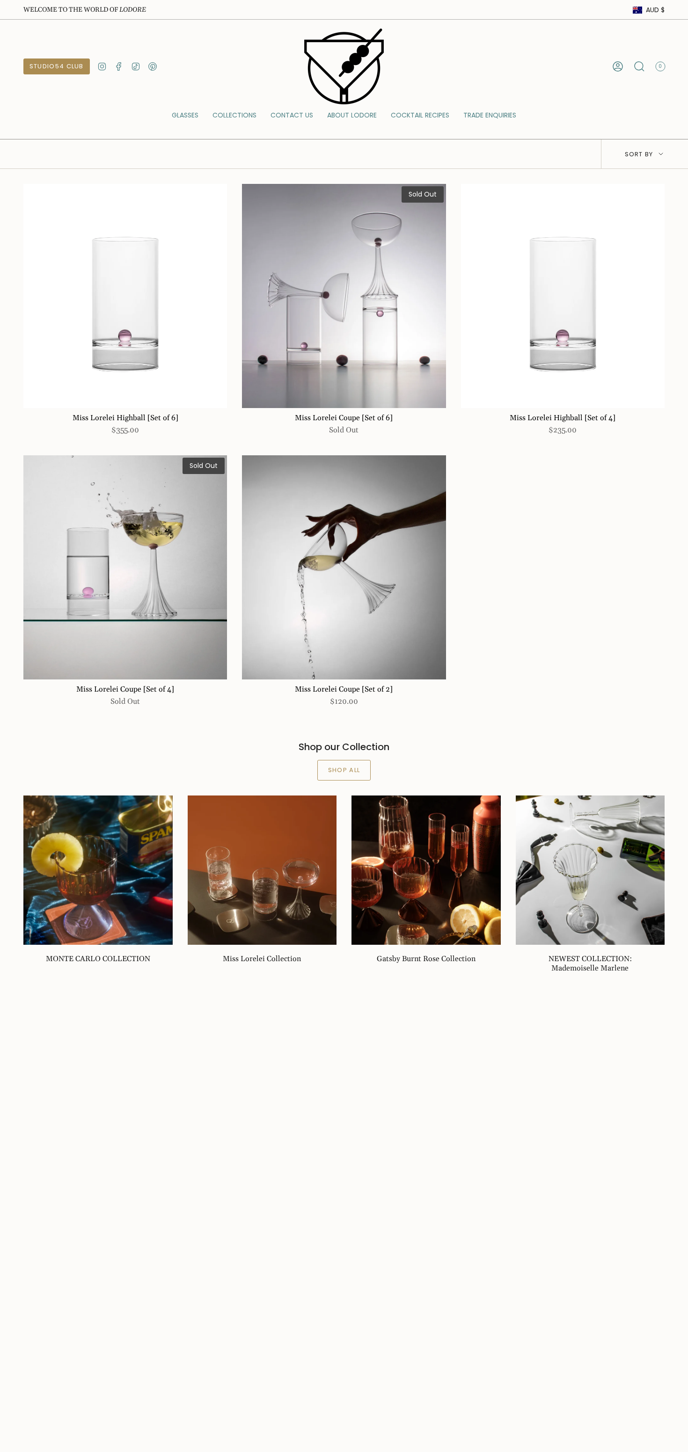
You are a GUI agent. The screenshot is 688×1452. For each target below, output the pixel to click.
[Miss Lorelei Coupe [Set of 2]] (344, 567)
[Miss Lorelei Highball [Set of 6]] (125, 296)
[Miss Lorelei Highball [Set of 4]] (563, 296)
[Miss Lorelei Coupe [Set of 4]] (125, 567)
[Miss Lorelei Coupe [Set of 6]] (344, 296)
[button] (185, 115)
